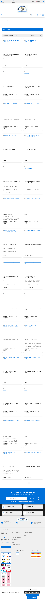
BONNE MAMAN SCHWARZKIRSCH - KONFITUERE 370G (32, 182)
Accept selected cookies (32, 594)
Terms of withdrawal (16, 537)
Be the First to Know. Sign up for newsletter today (22, 494)
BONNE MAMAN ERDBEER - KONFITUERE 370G (9, 467)
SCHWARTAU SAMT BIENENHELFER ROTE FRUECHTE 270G (32, 118)
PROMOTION (31, 507)
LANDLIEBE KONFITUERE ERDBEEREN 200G (9, 213)
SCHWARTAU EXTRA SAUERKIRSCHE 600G (32, 435)
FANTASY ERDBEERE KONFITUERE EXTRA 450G (32, 87)
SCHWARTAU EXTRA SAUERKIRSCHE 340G (32, 213)
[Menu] (1, 15)
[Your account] (40, 15)
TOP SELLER (31, 513)
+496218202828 (22, 523)
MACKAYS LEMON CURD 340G (10, 86)
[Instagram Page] (43, 1)
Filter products (7, 29)
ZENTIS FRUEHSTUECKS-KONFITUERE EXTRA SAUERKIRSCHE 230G (32, 150)
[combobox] (18, 15)
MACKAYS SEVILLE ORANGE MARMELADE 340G (30, 55)
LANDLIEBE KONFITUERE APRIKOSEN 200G (9, 435)
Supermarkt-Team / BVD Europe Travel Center (28, 534)
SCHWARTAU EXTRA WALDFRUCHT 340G (32, 467)
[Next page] (41, 483)
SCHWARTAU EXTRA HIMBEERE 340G (33, 244)
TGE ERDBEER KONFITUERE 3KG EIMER (10, 277)
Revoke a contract (6, 547)
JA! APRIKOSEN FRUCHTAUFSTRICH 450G (32, 372)
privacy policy (31, 501)
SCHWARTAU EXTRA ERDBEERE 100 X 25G (32, 309)
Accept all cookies (32, 597)
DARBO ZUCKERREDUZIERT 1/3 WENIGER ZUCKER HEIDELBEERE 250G (11, 340)
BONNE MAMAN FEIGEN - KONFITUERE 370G (30, 277)
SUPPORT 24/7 (10, 513)
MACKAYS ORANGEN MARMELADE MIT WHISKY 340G (11, 55)
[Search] (30, 15)
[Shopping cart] (43, 15)
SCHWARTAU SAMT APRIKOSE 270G (11, 181)
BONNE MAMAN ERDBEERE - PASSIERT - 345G (10, 372)
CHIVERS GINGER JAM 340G (9, 149)
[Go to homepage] (22, 9)
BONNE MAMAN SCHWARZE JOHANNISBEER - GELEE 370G (10, 245)
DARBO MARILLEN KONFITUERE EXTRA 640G (10, 404)
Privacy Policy (15, 535)
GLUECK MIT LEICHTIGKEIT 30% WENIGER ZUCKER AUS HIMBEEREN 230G (11, 118)
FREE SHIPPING (11, 507)
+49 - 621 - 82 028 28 (5, 536)
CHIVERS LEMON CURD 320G (10, 308)
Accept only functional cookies (32, 592)
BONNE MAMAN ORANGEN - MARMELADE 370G (31, 340)
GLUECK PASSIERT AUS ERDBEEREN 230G (32, 404)
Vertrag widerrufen (16, 544)
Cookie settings (32, 589)
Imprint (13, 542)
